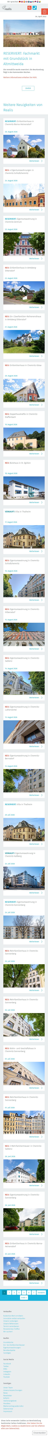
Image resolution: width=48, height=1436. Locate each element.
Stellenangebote (10, 1401)
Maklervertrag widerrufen (13, 1406)
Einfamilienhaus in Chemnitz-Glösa (23, 365)
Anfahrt (6, 1398)
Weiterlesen (34, 161)
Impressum (7, 1411)
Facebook (7, 1364)
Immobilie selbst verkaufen (14, 1318)
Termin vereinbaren (11, 1326)
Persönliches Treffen (11, 1329)
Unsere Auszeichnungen (12, 1390)
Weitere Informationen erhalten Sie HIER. (20, 77)
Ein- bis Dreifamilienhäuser (14, 1345)
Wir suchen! (8, 1332)
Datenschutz (8, 1409)
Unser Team (8, 1388)
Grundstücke (8, 1342)
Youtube (6, 1377)
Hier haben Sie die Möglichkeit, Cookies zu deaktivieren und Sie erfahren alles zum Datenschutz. (23, 1426)
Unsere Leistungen (10, 1321)
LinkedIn (6, 1374)
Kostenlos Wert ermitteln (13, 1316)
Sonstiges (7, 1353)
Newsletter (7, 1396)
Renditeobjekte (9, 1350)
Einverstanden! (39, 1433)
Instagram (7, 1372)
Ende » (24, 1298)
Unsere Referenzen (10, 1324)
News (5, 1393)
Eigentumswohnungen (12, 1348)
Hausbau (6, 1403)
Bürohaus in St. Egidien (18, 463)
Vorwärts (41, 1293)
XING (5, 1369)
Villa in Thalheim (18, 511)
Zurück (28, 88)
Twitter (6, 1366)
